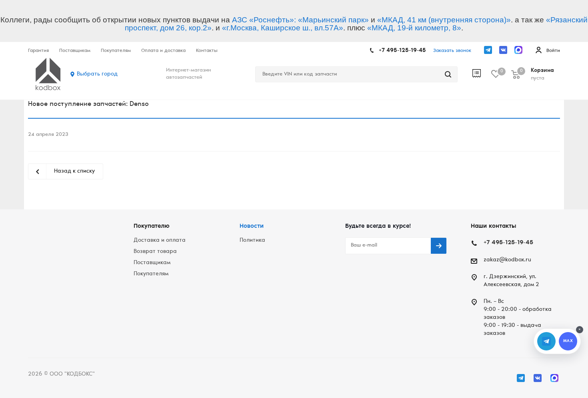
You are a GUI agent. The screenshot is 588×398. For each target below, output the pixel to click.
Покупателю (152, 226)
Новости (252, 226)
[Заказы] (481, 74)
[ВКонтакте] (503, 50)
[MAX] (518, 50)
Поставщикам (152, 263)
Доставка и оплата (160, 240)
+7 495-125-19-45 (402, 51)
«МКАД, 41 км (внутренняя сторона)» (444, 20)
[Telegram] (488, 50)
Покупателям (151, 274)
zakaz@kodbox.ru (507, 260)
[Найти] (448, 74)
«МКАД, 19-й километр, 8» (414, 28)
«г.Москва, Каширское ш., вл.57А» (282, 28)
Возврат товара (155, 252)
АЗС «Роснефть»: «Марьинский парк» (300, 20)
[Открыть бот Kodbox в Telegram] (546, 341)
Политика (252, 240)
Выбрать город (97, 74)
